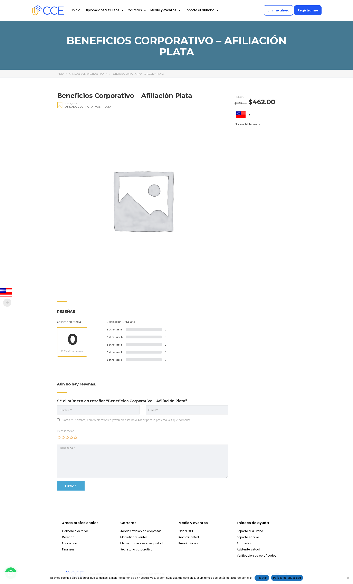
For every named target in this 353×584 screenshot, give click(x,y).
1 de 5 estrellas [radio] (59, 437)
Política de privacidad (287, 577)
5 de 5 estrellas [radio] (75, 437)
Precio (240, 96)
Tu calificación (65, 431)
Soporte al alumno (199, 10)
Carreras (135, 10)
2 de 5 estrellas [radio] (63, 437)
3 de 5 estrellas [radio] (67, 437)
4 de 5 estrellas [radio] (71, 437)
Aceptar (262, 577)
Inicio (76, 10)
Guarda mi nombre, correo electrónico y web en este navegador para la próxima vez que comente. (125, 420)
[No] (348, 578)
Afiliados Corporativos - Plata (88, 73)
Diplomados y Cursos (102, 10)
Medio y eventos (163, 10)
